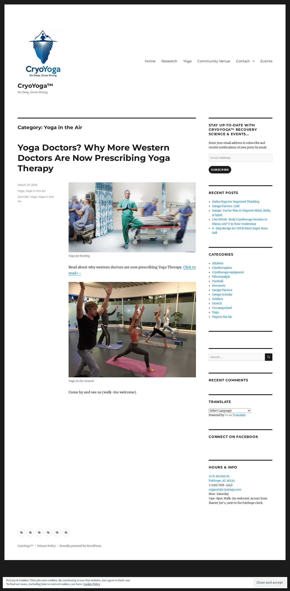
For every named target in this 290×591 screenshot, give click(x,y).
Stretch (217, 303)
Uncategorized (222, 308)
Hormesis (218, 285)
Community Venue (213, 61)
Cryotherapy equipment (228, 272)
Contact (243, 61)
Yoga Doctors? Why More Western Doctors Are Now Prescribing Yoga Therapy (94, 157)
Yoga (187, 61)
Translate (239, 415)
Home (150, 61)
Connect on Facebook (233, 437)
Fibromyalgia (221, 277)
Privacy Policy (46, 546)
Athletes (217, 263)
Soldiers (217, 299)
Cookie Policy (91, 584)
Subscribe (220, 169)
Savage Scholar (222, 294)
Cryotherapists (222, 268)
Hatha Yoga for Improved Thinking (235, 202)
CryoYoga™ (35, 85)
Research (169, 61)
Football (217, 281)
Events (266, 61)
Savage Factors (222, 290)
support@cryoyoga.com (225, 489)
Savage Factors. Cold (225, 206)
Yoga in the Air (36, 190)
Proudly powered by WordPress (80, 546)
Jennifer (23, 196)
